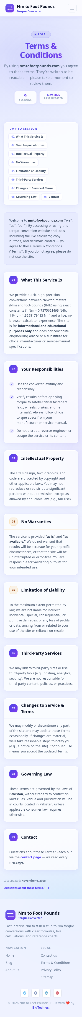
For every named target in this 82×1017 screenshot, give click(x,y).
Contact (51, 197)
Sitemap (47, 977)
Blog (8, 962)
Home (9, 955)
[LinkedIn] (46, 993)
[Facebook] (35, 993)
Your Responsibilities (27, 145)
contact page (31, 857)
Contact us (49, 955)
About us (12, 970)
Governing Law (23, 197)
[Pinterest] (57, 993)
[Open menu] (72, 8)
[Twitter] (24, 993)
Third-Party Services (27, 179)
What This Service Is (27, 136)
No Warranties (23, 162)
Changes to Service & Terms (32, 188)
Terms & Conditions (56, 962)
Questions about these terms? (24, 888)
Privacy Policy (51, 970)
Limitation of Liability (28, 171)
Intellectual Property (27, 154)
